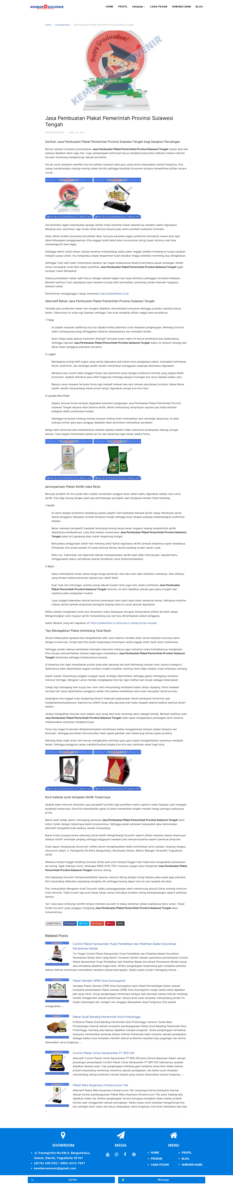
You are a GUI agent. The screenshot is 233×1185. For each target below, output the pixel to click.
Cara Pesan (158, 6)
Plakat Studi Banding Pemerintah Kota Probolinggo (107, 1016)
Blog (199, 6)
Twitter (84, 923)
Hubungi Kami (181, 6)
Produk (137, 6)
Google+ (98, 923)
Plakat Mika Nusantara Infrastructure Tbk (100, 1085)
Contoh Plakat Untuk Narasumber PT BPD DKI (104, 1053)
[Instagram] (116, 1154)
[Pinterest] (134, 1154)
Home (109, 6)
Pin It (110, 923)
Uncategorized (62, 24)
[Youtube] (108, 1154)
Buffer (120, 923)
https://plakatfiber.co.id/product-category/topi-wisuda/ (124, 623)
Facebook (70, 923)
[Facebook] (125, 1154)
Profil (123, 6)
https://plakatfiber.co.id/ (114, 293)
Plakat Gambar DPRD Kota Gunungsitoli (99, 980)
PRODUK (156, 1158)
